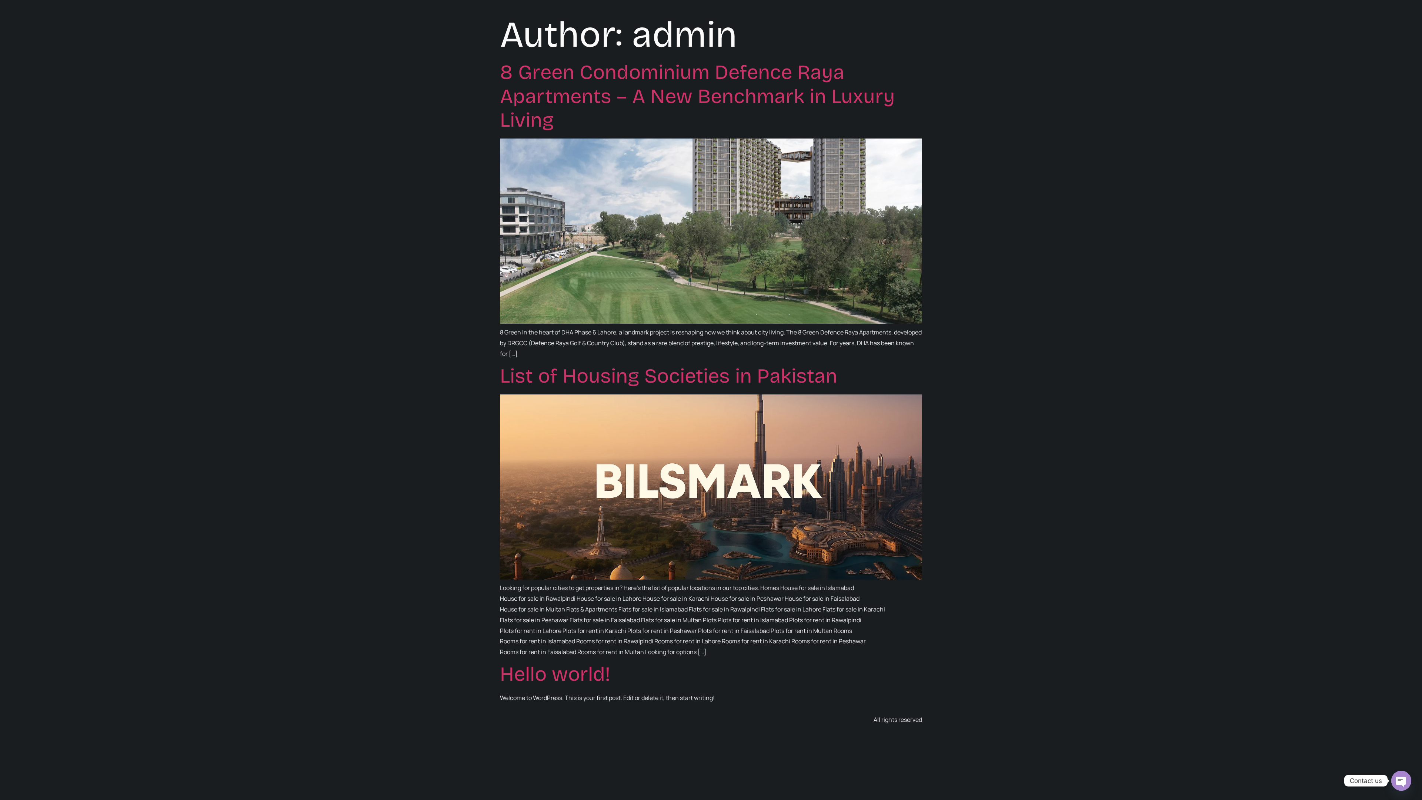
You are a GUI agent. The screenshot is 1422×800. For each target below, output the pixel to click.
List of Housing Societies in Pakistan (668, 376)
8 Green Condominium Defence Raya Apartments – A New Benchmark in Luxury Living (697, 96)
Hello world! (555, 674)
